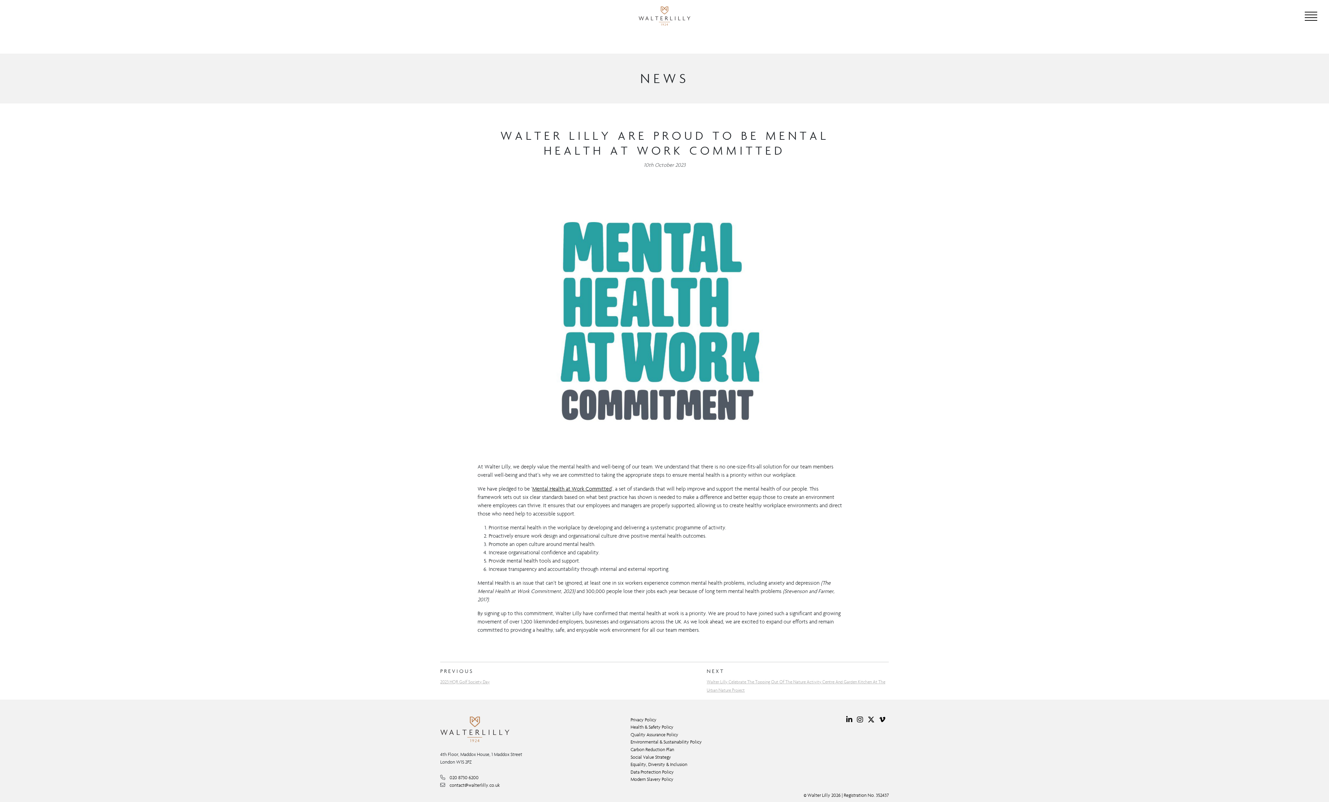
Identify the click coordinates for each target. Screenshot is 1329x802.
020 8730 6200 (464, 778)
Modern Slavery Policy (652, 779)
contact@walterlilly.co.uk (475, 785)
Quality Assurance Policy (654, 735)
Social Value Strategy (651, 757)
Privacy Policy (644, 720)
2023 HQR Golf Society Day (465, 681)
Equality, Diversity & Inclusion (659, 764)
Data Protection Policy (652, 772)
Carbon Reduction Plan (652, 750)
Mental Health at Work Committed (572, 488)
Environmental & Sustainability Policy (666, 742)
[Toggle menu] (1311, 16)
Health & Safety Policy (652, 727)
